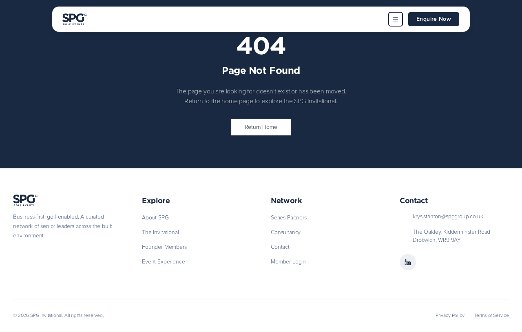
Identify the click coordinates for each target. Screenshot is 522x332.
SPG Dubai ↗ (287, 275)
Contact (280, 247)
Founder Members (164, 247)
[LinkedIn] (408, 262)
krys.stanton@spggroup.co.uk (448, 216)
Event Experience (163, 262)
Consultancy (286, 232)
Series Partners (289, 218)
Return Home (261, 127)
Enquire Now (433, 19)
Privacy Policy (450, 315)
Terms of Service (491, 315)
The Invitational (160, 232)
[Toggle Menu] (395, 19)
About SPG (155, 218)
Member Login (288, 262)
